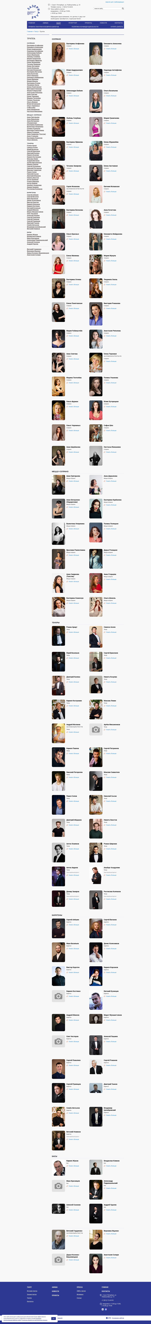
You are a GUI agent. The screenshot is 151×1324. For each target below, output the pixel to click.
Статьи (79, 1298)
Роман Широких (33, 181)
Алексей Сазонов (33, 242)
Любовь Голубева (33, 57)
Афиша (45, 23)
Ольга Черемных (33, 106)
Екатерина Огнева (33, 83)
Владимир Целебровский (36, 227)
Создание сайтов (118, 1318)
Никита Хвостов (33, 178)
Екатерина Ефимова (34, 60)
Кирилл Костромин (34, 157)
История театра (32, 1291)
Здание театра (32, 1294)
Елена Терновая (33, 96)
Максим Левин (32, 159)
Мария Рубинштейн (34, 91)
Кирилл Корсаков (33, 204)
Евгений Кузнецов (33, 208)
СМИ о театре (81, 1291)
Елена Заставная (33, 66)
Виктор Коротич (33, 202)
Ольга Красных (32, 75)
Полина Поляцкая (33, 128)
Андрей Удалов (32, 244)
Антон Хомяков (32, 179)
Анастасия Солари (34, 255)
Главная (31, 23)
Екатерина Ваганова (34, 72)
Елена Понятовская (34, 87)
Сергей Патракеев (34, 166)
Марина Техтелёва (34, 98)
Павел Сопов (32, 172)
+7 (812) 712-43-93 (67, 7)
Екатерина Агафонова (35, 45)
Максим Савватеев (34, 170)
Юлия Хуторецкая (33, 104)
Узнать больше (74, 49)
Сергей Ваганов (33, 197)
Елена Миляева (32, 79)
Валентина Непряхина (35, 127)
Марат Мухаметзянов (35, 212)
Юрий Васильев (32, 149)
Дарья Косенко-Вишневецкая (38, 253)
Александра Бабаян (34, 53)
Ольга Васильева (33, 55)
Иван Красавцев (33, 238)
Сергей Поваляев (33, 217)
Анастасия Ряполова (34, 92)
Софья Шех (31, 107)
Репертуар (73, 23)
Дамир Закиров (33, 187)
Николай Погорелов (34, 168)
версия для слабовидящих (115, 2)
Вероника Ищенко (33, 251)
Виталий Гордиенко (34, 249)
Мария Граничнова (34, 58)
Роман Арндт (32, 145)
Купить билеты (117, 27)
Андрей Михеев (33, 210)
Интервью (80, 1294)
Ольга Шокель (32, 140)
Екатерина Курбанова (35, 125)
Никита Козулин (33, 155)
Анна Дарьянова (33, 119)
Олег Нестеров (32, 213)
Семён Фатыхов (33, 225)
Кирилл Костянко (33, 206)
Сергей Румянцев (33, 221)
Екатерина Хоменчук (34, 138)
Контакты (119, 23)
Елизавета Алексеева (35, 47)
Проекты (88, 23)
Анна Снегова (32, 94)
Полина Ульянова (33, 100)
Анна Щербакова (33, 109)
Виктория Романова (34, 89)
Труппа (29, 1298)
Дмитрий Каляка (33, 153)
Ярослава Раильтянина (35, 130)
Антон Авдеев (32, 183)
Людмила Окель (33, 85)
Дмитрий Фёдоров (34, 176)
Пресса (80, 1287)
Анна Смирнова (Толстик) (36, 134)
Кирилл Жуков (32, 234)
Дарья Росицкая (33, 132)
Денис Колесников (34, 200)
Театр (58, 23)
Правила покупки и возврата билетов (43, 27)
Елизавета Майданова (35, 77)
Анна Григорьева (33, 117)
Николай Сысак (33, 174)
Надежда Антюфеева (35, 51)
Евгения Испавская (34, 70)
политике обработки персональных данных (34, 1320)
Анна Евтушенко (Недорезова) (33, 122)
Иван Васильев (32, 198)
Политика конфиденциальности (85, 27)
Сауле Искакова (33, 68)
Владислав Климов (34, 236)
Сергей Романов (33, 219)
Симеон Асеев (32, 147)
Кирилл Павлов (32, 164)
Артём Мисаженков (34, 162)
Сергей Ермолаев (33, 151)
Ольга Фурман (32, 102)
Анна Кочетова (32, 74)
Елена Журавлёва (33, 62)
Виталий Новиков (33, 229)
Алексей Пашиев (33, 215)
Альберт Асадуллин (34, 185)
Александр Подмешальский (37, 240)
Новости (103, 23)
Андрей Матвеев (33, 161)
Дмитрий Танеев (33, 223)
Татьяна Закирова (33, 64)
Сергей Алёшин (32, 195)
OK (53, 1318)
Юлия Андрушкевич (34, 49)
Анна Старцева (32, 136)
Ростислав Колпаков (34, 189)
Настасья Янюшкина (34, 111)
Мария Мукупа (32, 81)
